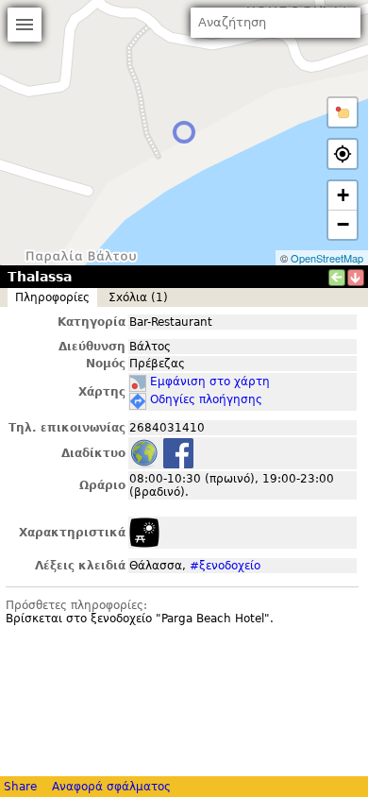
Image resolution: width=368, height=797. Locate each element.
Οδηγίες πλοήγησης (206, 399)
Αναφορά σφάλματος (111, 786)
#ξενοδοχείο (225, 565)
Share (20, 786)
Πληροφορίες (52, 297)
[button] (342, 112)
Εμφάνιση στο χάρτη (210, 381)
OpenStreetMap (327, 257)
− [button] (343, 224)
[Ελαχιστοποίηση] (355, 277)
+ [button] (343, 195)
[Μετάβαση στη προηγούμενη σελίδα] (336, 277)
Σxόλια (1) (138, 297)
